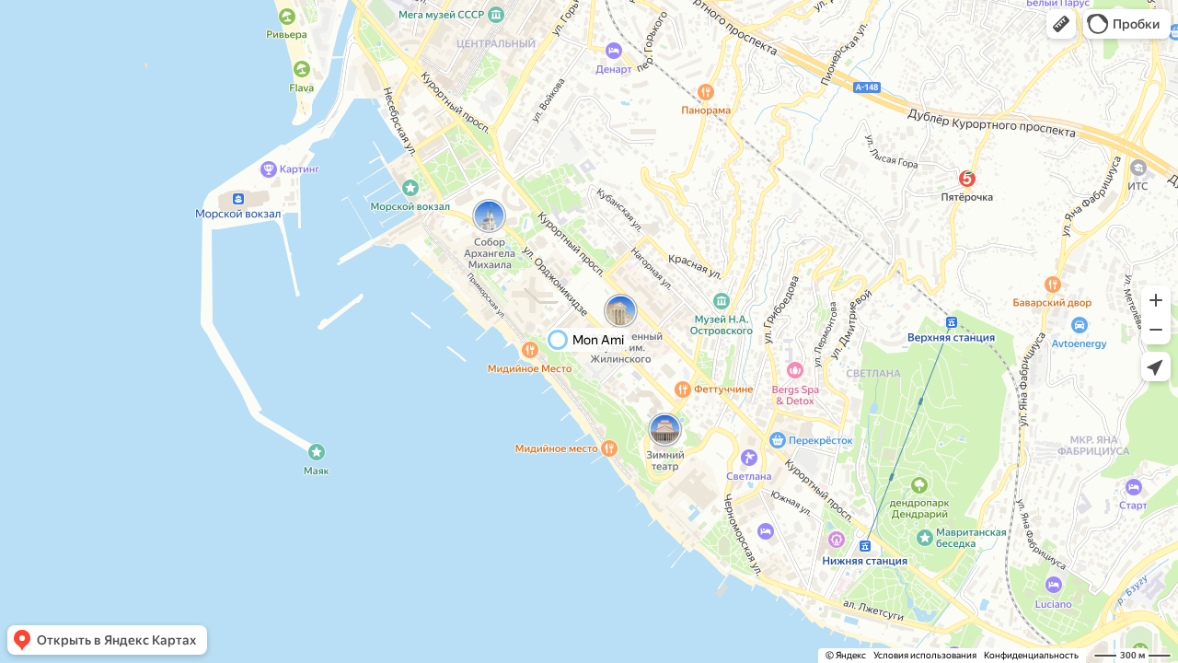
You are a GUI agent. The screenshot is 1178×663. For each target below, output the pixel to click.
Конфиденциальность (1031, 655)
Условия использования (924, 655)
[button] (1061, 24)
